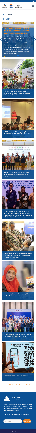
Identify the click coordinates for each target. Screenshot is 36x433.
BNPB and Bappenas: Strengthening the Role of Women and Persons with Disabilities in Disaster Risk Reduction (18, 255)
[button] (18, 55)
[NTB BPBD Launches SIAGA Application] (18, 361)
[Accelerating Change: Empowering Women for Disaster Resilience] (18, 280)
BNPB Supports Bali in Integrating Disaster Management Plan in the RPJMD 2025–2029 (17, 132)
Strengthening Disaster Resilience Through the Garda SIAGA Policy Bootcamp (17, 335)
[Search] (33, 1)
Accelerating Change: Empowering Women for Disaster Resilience (17, 295)
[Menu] (33, 6)
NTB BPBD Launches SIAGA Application (16, 375)
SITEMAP (10, 431)
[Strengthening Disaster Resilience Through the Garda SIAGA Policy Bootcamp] (18, 320)
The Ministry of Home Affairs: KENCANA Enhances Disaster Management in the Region (16, 174)
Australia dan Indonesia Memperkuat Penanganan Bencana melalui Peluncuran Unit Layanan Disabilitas (17, 93)
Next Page (25, 384)
